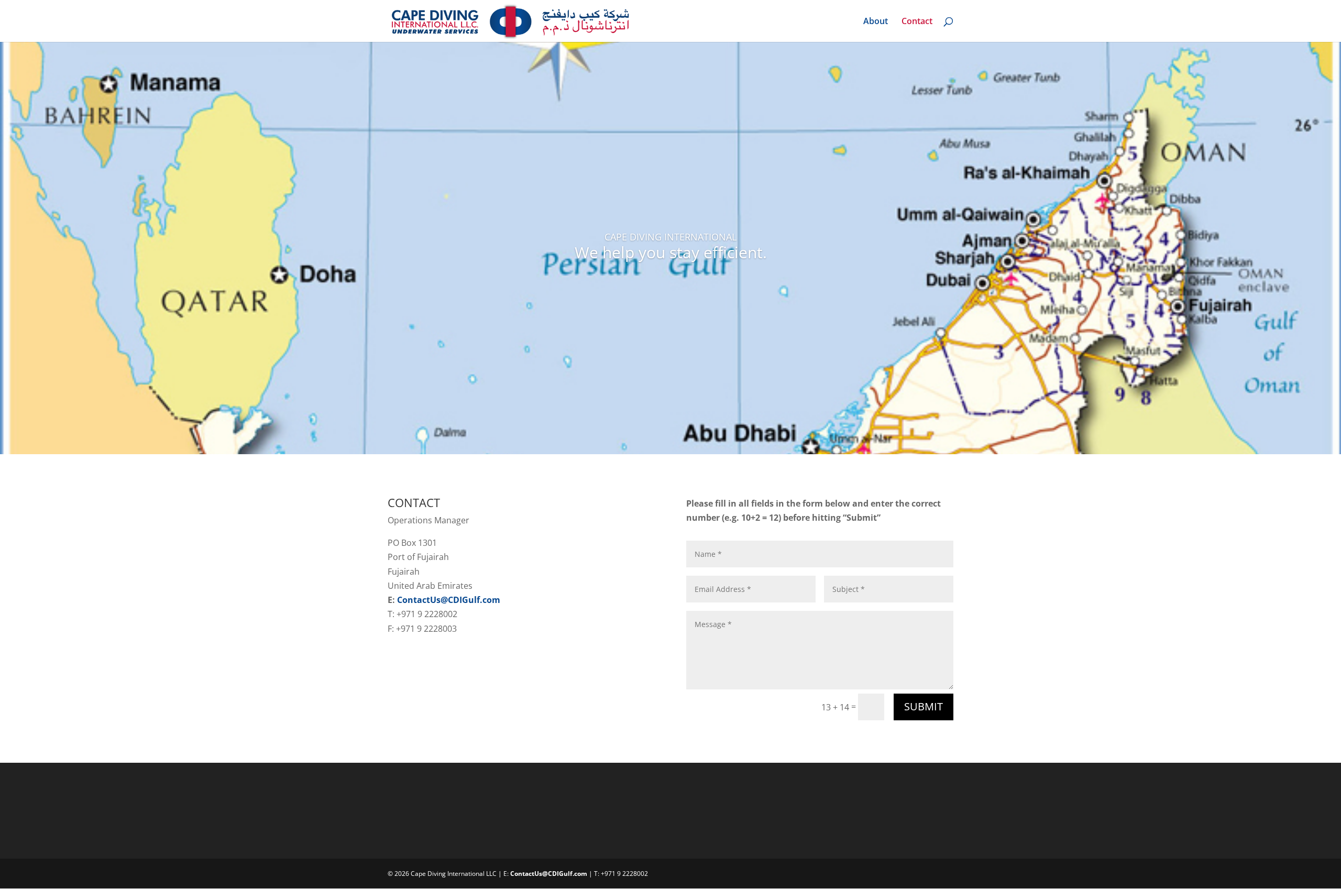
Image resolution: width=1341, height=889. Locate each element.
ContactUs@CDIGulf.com (448, 600)
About (875, 22)
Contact (917, 22)
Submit (923, 706)
